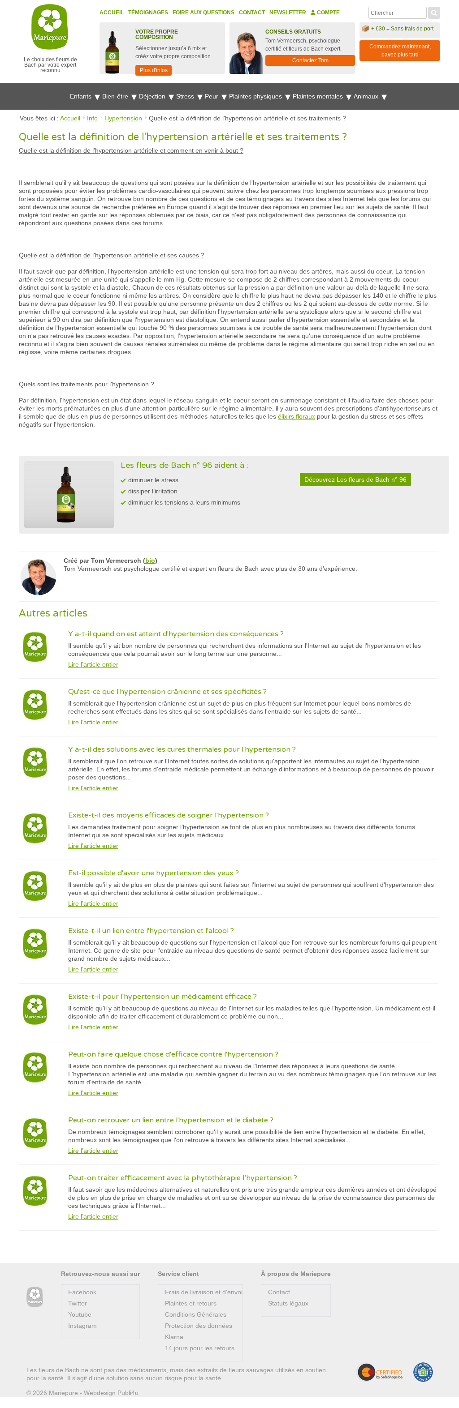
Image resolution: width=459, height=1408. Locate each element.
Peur (212, 96)
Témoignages (148, 12)
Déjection (153, 96)
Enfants (81, 96)
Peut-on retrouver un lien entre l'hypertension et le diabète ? (170, 1120)
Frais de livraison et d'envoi (203, 1292)
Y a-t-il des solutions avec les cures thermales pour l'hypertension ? (182, 749)
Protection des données (198, 1325)
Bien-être (116, 96)
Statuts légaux (288, 1303)
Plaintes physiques (256, 96)
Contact (252, 12)
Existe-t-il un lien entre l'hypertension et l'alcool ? (151, 930)
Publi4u (128, 1392)
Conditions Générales (195, 1314)
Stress (186, 96)
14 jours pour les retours (199, 1348)
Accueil (112, 12)
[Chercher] (434, 12)
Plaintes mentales (319, 96)
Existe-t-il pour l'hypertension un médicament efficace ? (162, 996)
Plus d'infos (154, 70)
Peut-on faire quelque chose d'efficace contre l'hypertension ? (173, 1054)
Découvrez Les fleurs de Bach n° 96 (355, 479)
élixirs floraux (296, 416)
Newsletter (287, 12)
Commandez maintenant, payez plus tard (400, 50)
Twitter (77, 1303)
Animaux (367, 96)
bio (150, 560)
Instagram (82, 1325)
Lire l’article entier (93, 664)
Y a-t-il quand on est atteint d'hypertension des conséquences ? (176, 633)
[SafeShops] (379, 1372)
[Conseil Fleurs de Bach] (34, 1297)
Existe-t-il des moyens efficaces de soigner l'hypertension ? (168, 815)
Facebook (82, 1292)
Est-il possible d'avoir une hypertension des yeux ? (153, 873)
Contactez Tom (310, 60)
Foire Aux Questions (203, 12)
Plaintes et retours (191, 1303)
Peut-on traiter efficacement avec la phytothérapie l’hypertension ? (182, 1177)
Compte (328, 12)
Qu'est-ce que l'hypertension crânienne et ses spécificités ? (167, 691)
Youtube (79, 1314)
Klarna (174, 1336)
